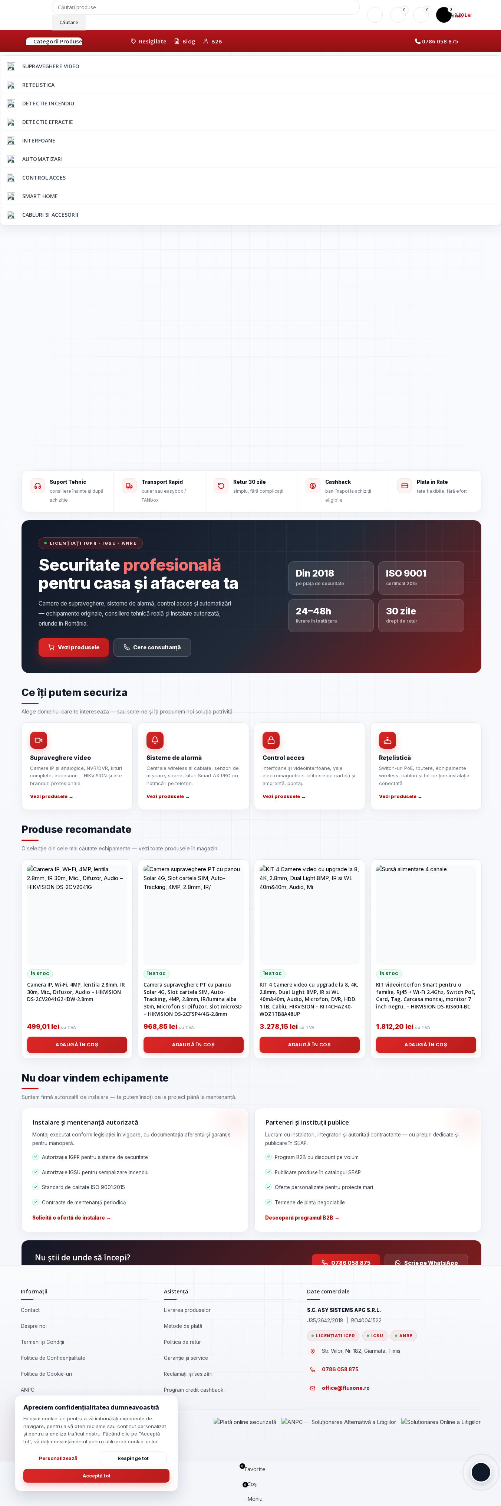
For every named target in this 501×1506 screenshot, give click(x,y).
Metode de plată (183, 1326)
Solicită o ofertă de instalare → (71, 1218)
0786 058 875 (440, 41)
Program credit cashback (193, 1390)
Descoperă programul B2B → (302, 1218)
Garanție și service (186, 1358)
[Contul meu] (374, 14)
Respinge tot (133, 1458)
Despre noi (34, 1326)
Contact (30, 1310)
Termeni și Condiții (42, 1342)
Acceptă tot (97, 1476)
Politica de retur (182, 1342)
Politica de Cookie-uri (46, 1374)
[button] (481, 1472)
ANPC (27, 1390)
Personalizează (58, 1458)
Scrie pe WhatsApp (431, 1263)
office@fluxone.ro (346, 1388)
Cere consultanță (157, 647)
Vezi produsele (78, 647)
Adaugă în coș (77, 1044)
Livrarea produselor (187, 1310)
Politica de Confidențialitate (53, 1358)
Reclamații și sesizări (188, 1374)
